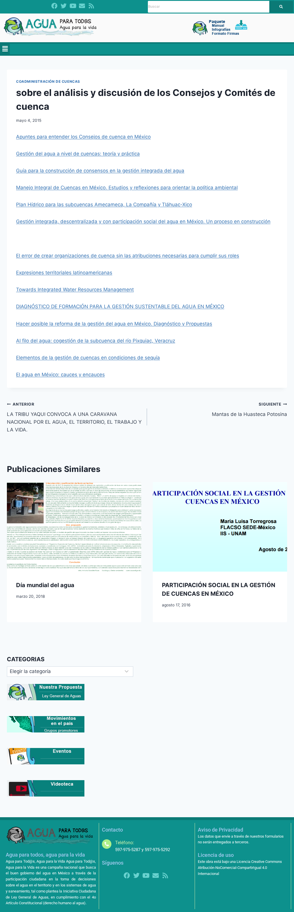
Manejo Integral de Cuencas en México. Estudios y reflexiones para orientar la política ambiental (127, 187)
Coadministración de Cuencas (48, 81)
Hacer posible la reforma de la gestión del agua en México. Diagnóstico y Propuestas (114, 324)
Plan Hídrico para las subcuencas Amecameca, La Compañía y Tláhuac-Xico (104, 204)
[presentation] (74, 527)
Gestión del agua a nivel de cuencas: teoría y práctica (78, 154)
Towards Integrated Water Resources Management (75, 289)
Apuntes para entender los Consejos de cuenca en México (83, 137)
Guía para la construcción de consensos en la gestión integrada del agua (100, 170)
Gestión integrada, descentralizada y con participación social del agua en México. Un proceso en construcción (143, 221)
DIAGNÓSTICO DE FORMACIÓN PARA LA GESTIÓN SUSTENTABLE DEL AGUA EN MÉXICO (120, 306)
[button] (5, 49)
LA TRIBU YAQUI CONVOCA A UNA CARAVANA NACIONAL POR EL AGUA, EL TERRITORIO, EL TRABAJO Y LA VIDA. (74, 417)
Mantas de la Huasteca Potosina (249, 409)
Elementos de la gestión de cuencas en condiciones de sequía (88, 357)
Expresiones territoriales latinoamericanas (64, 272)
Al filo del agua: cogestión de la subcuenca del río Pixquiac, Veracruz (95, 341)
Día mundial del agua (45, 585)
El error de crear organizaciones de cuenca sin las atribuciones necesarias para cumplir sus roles (127, 256)
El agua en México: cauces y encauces (60, 374)
